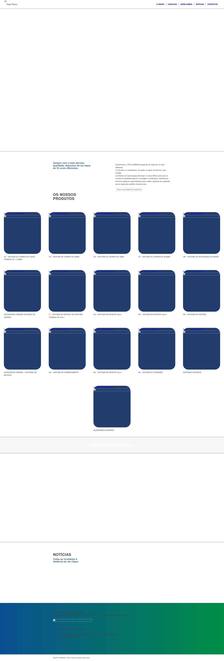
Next (167, 577)
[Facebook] (157, 658)
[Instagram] (161, 658)
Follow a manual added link (14, 213)
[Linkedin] (169, 658)
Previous (57, 577)
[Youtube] (165, 658)
